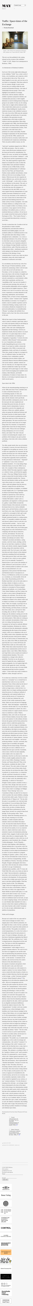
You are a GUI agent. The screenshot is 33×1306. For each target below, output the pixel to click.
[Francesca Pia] (5, 1271)
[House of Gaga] (5, 1205)
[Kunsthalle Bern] (5, 1254)
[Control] (5, 1230)
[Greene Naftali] (5, 1303)
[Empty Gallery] (5, 1279)
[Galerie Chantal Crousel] (5, 1238)
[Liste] (5, 1214)
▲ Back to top (6, 1143)
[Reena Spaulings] (5, 1246)
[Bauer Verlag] (5, 1197)
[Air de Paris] (5, 1262)
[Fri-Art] (5, 1295)
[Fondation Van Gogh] (5, 1222)
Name (3, 1174)
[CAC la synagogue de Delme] (5, 1287)
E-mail (4, 1178)
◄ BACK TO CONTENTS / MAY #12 (10, 1145)
